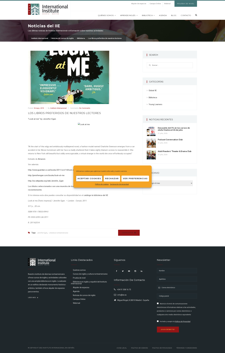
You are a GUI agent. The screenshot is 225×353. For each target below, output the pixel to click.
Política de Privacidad (182, 321)
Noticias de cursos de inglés (84, 295)
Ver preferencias (135, 178)
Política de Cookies (139, 348)
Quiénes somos (106, 15)
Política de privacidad (162, 348)
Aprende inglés (128, 15)
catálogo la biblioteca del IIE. (96, 195)
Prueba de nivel (79, 278)
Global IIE (153, 90)
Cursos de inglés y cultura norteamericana (90, 274)
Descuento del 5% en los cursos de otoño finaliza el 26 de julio (174, 129)
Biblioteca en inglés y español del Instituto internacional (89, 283)
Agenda (163, 15)
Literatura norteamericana (58, 233)
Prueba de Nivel (185, 4)
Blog (173, 15)
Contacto (186, 15)
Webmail (167, 4)
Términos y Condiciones (186, 348)
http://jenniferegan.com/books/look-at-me (46, 175)
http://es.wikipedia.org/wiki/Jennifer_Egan (46, 181)
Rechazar (112, 178)
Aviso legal (122, 348)
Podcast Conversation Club (170, 140)
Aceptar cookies (89, 178)
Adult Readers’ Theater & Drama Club (174, 151)
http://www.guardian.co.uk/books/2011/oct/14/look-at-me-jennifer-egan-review (62, 170)
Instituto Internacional (58, 108)
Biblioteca (147, 15)
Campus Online (155, 4)
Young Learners (155, 104)
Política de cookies (102, 184)
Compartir (128, 233)
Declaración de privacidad (119, 184)
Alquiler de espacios (138, 4)
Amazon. (42, 159)
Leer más (32, 297)
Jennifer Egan (42, 233)
